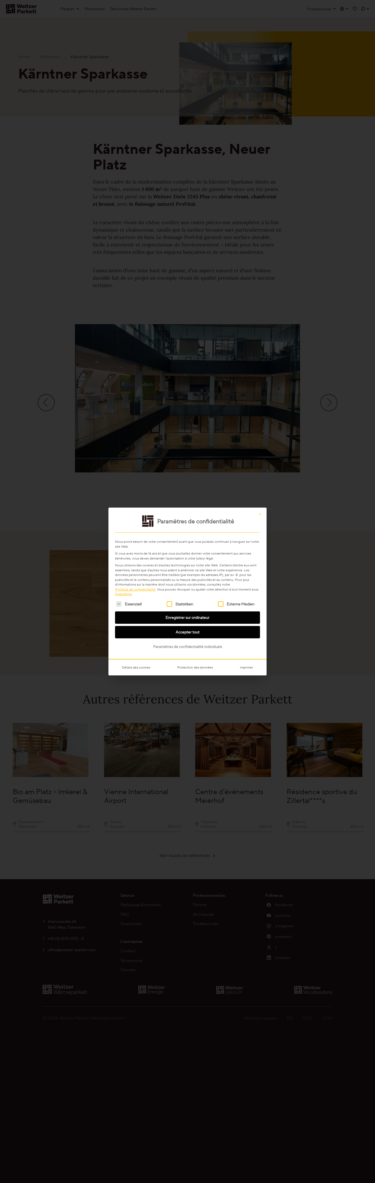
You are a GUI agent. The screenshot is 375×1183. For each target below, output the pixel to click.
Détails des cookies (136, 667)
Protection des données (195, 667)
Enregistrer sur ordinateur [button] (187, 617)
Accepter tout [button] (188, 632)
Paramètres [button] (123, 594)
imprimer (246, 667)
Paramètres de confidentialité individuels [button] (187, 646)
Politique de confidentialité (135, 589)
